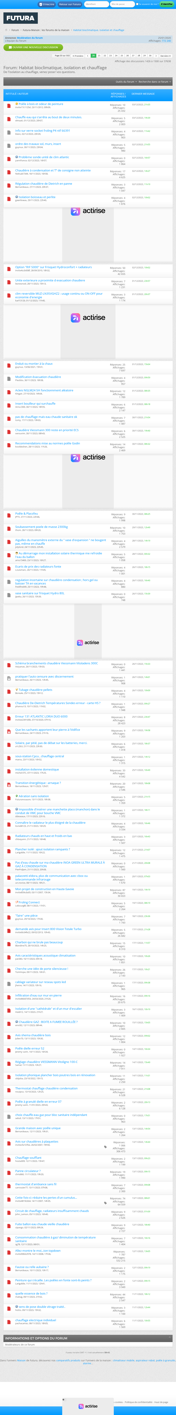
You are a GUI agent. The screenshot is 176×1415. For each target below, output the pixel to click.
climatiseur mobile (123, 1360)
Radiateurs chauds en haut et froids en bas (43, 836)
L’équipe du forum (15, 40)
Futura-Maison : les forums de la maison (46, 30)
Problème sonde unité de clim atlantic (44, 157)
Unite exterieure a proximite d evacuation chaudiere (50, 280)
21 (99, 56)
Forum (15, 30)
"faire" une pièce (26, 915)
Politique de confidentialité (138, 1402)
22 (105, 56)
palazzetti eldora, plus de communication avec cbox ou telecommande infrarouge (51, 877)
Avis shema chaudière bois (33, 1035)
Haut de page (161, 1402)
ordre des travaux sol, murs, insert (38, 144)
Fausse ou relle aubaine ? (32, 1267)
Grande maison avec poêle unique (38, 1128)
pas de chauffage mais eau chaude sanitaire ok (46, 417)
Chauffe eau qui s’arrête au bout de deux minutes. (48, 117)
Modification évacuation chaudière (38, 377)
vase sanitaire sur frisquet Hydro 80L (39, 593)
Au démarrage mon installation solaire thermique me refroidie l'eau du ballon (58, 555)
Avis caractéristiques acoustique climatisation (45, 955)
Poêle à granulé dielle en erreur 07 (38, 1102)
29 (144, 56)
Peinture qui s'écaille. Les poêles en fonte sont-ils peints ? (53, 1280)
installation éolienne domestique (37, 769)
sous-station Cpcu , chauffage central (39, 756)
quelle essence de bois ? (31, 1293)
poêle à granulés (165, 1360)
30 (150, 56)
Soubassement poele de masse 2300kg (41, 527)
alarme (87, 1363)
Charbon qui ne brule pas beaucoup (39, 942)
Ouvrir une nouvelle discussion (33, 47)
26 (127, 56)
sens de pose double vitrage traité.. (42, 1307)
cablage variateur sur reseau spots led (40, 982)
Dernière (164, 56)
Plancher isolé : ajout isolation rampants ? (42, 849)
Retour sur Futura (70, 4)
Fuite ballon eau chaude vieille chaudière (42, 1224)
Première (79, 56)
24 (116, 56)
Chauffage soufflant (28, 1158)
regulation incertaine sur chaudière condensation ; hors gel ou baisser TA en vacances (56, 581)
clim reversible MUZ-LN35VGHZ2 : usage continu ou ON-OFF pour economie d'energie (59, 295)
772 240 (166, 40)
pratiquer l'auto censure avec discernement (44, 676)
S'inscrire (46, 4)
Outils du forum (125, 81)
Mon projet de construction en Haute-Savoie (44, 889)
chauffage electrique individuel (35, 1320)
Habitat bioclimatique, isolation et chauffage (98, 30)
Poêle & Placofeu (26, 513)
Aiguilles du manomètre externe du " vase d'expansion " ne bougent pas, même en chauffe (60, 542)
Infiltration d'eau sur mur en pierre (38, 995)
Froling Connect (29, 902)
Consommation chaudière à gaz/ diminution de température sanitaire (55, 1239)
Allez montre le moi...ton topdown (37, 1251)
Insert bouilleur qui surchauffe (35, 403)
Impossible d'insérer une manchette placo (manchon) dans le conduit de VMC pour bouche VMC (57, 811)
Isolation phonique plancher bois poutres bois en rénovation (55, 1075)
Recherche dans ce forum (153, 81)
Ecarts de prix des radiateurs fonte (38, 566)
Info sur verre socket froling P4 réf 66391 (42, 131)
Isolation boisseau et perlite (37, 197)
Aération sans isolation (34, 796)
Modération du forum (30, 37)
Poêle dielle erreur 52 (29, 1048)
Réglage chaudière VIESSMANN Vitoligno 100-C (46, 1062)
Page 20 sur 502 (62, 56)
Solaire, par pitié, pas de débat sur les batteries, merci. (51, 743)
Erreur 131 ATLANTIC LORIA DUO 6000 (41, 716)
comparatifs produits (68, 1360)
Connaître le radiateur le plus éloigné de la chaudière (50, 823)
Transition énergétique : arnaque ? (38, 783)
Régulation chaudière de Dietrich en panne (43, 184)
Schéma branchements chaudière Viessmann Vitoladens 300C (56, 663)
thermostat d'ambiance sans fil (35, 1184)
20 (93, 56)
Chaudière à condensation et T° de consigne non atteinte (53, 170)
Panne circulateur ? (28, 1171)
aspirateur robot (145, 1360)
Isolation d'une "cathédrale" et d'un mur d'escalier (48, 1009)
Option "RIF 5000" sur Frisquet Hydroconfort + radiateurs (53, 267)
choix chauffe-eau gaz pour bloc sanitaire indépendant (51, 1115)
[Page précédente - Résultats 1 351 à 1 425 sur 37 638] (88, 56)
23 (110, 56)
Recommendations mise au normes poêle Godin (47, 443)
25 (122, 56)
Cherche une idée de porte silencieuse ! (41, 969)
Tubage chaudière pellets (35, 690)
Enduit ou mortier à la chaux (34, 364)
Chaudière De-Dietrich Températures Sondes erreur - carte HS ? (57, 703)
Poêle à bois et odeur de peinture (41, 104)
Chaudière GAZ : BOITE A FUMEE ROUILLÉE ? (48, 1022)
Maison (21, 1360)
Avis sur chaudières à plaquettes (36, 1141)
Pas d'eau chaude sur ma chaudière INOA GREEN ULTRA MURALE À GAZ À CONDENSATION (60, 864)
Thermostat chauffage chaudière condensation (46, 1088)
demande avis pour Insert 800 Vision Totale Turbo (48, 929)
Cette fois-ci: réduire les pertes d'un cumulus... (46, 1198)
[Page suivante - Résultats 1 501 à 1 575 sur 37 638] (156, 56)
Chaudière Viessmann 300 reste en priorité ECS (47, 430)
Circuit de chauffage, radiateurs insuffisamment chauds (52, 1211)
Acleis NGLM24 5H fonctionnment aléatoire (44, 390)
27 (133, 56)
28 (139, 56)
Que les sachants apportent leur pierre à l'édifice (47, 730)
